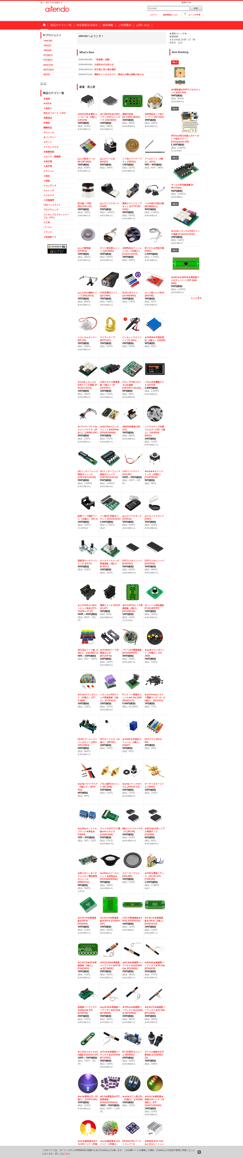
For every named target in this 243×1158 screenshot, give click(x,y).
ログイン (154, 15)
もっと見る (196, 298)
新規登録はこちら (170, 15)
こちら (67, 1153)
